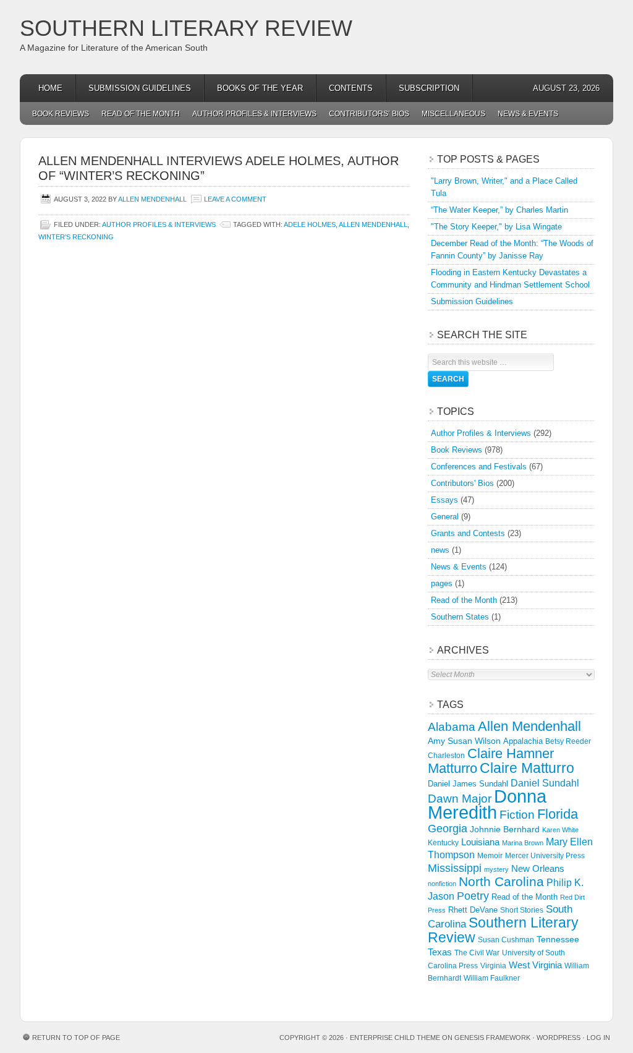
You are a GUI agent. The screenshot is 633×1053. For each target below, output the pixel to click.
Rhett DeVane (473, 909)
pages (441, 583)
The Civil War (476, 953)
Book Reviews (60, 113)
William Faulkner (492, 978)
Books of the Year (260, 88)
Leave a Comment (235, 199)
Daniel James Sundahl (468, 783)
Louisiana (480, 842)
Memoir (490, 855)
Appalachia (523, 741)
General (445, 516)
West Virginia (535, 965)
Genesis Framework (492, 1037)
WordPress (558, 1037)
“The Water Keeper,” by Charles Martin (499, 210)
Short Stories (521, 910)
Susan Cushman (506, 940)
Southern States (460, 616)
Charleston (446, 755)
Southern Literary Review (186, 28)
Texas (440, 952)
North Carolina (501, 881)
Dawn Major (459, 798)
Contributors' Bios (462, 483)
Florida (557, 814)
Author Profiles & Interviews (254, 113)
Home (50, 88)
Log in (598, 1037)
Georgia (447, 828)
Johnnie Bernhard (505, 829)
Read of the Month (140, 113)
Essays (444, 500)
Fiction (517, 814)
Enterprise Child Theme (395, 1037)
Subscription (429, 88)
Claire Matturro (527, 768)
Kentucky (443, 842)
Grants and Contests (468, 533)
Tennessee (558, 939)
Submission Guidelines (139, 88)
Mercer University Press (545, 855)
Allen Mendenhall (152, 199)
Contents (351, 88)
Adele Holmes (310, 224)
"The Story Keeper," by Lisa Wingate (496, 226)
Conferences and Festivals (479, 466)
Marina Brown (522, 842)
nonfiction (442, 883)
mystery (496, 869)
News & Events (528, 113)
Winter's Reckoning (76, 237)
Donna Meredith (487, 804)
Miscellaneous (453, 113)
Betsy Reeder (568, 741)
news (440, 550)
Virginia (493, 965)
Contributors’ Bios (369, 113)
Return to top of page (76, 1037)
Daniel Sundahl (545, 782)
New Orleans (537, 868)
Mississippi (455, 868)
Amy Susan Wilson (464, 741)
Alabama (451, 726)
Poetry (473, 896)
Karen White (560, 829)
